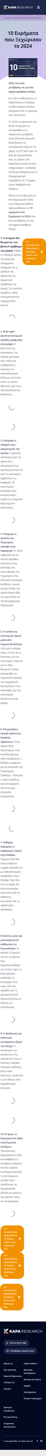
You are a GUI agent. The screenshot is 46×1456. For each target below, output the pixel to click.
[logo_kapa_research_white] (18, 6)
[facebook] (37, 1441)
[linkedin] (41, 1441)
